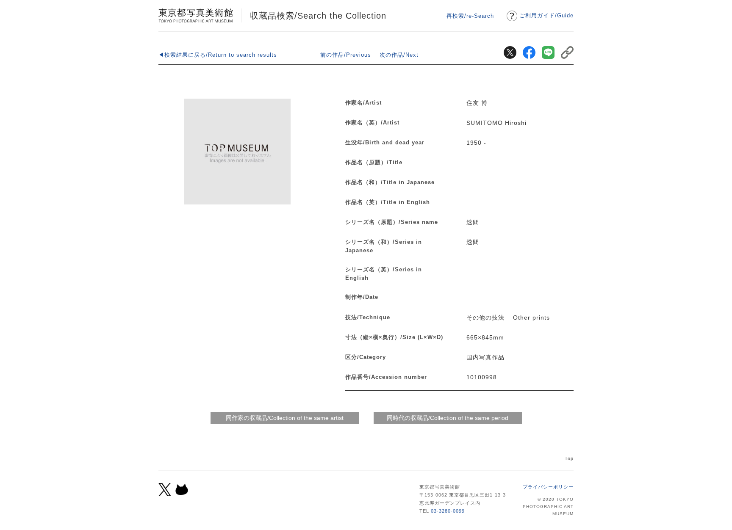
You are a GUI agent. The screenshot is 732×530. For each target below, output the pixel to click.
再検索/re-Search (470, 16)
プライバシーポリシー (548, 486)
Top (569, 458)
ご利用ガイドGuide (546, 15)
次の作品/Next (399, 55)
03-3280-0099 (448, 510)
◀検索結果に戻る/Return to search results (217, 55)
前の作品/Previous (345, 55)
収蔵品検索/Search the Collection (318, 15)
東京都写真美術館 (195, 15)
